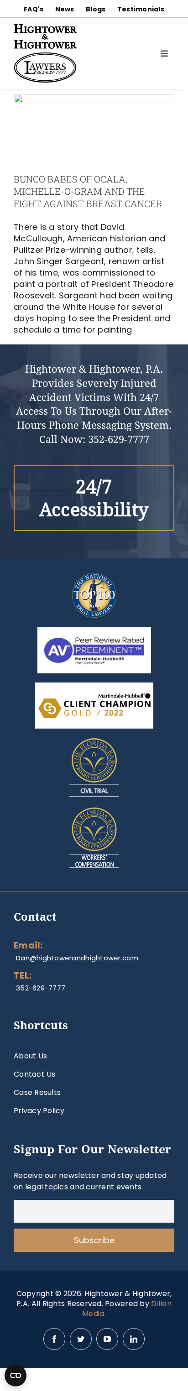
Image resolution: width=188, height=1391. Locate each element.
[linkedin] (134, 1339)
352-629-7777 (118, 439)
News (64, 9)
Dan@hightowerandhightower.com (77, 958)
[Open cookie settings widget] (15, 1375)
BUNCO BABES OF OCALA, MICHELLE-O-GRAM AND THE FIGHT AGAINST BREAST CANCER (88, 191)
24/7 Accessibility (94, 498)
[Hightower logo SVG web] (45, 28)
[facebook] (54, 1339)
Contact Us (35, 1074)
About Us (30, 1056)
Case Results (37, 1092)
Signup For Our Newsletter (93, 1149)
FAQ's (33, 9)
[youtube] (107, 1339)
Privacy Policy (39, 1110)
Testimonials (140, 9)
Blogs (95, 9)
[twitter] (81, 1339)
